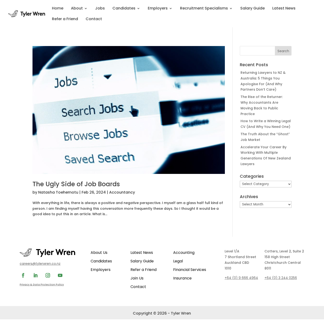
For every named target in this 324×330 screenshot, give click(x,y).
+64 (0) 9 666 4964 (241, 277)
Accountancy (122, 192)
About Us (99, 252)
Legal (178, 261)
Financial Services (189, 269)
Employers (158, 9)
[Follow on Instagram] (47, 275)
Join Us (136, 278)
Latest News (284, 9)
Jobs (100, 9)
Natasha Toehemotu (58, 192)
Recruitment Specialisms (204, 9)
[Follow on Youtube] (60, 275)
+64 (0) (280, 277)
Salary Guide (252, 9)
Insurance (182, 278)
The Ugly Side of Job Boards (76, 184)
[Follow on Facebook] (23, 275)
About (77, 9)
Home (57, 9)
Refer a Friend (65, 19)
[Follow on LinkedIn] (35, 275)
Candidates (123, 9)
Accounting (183, 252)
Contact (94, 19)
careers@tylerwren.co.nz (40, 263)
